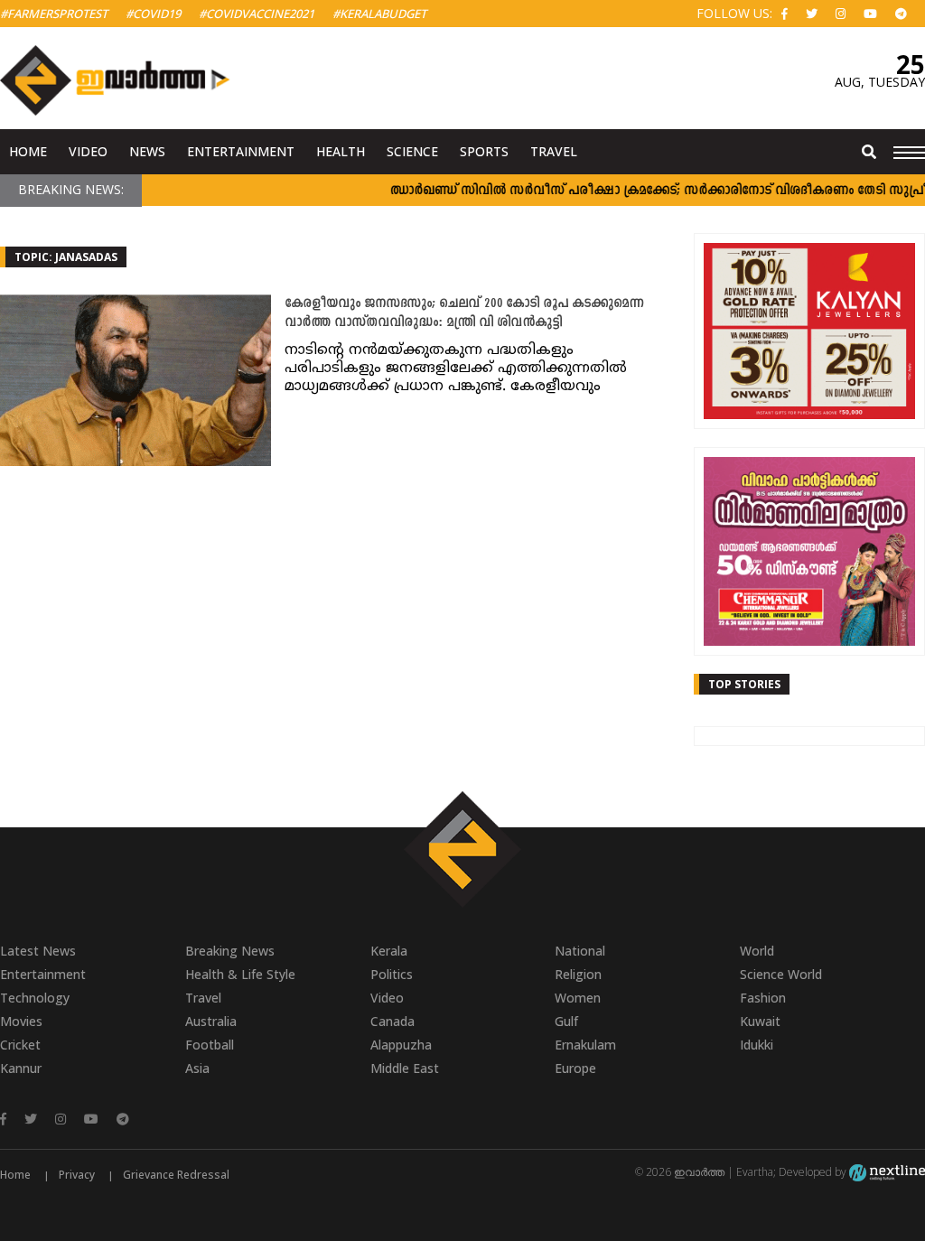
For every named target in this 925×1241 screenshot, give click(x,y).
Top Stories (744, 684)
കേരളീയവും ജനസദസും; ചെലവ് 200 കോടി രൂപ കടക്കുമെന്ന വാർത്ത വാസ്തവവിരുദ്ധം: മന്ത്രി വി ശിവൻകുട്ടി (464, 313)
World (757, 950)
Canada (392, 1021)
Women (578, 997)
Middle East (404, 1068)
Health (340, 151)
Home (28, 151)
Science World (781, 974)
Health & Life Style (240, 974)
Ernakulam (585, 1044)
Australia (211, 1021)
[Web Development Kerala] (887, 1172)
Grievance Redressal (176, 1174)
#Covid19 (153, 13)
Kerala (388, 950)
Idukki (756, 1044)
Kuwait (760, 1021)
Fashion (763, 997)
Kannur (21, 1068)
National (580, 950)
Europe (575, 1068)
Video (88, 151)
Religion (578, 974)
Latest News (38, 950)
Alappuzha (401, 1044)
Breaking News (230, 950)
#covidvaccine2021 (256, 13)
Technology (35, 997)
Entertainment (240, 151)
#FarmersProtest (53, 13)
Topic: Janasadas (65, 257)
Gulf (566, 1021)
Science (412, 151)
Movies (21, 1021)
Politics (391, 974)
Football (209, 1044)
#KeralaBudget (379, 13)
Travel (553, 151)
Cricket (20, 1044)
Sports (484, 151)
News (147, 151)
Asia (197, 1068)
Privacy (77, 1174)
